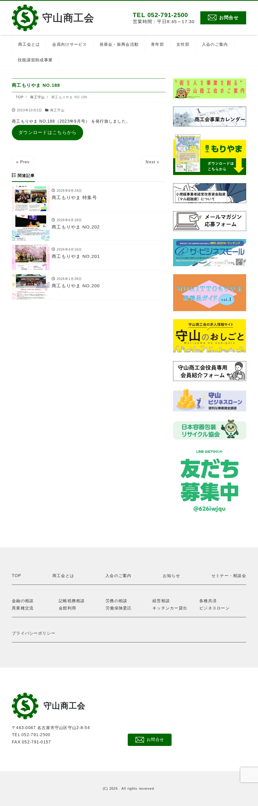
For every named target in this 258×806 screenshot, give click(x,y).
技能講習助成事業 (35, 60)
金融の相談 (23, 601)
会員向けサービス (69, 44)
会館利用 (67, 608)
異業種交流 (23, 608)
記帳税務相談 (72, 601)
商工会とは (29, 44)
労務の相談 (116, 601)
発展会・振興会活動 (119, 44)
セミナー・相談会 (228, 576)
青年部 (157, 44)
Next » (152, 162)
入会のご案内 (215, 44)
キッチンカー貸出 (169, 608)
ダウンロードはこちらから (47, 132)
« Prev (23, 162)
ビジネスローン (214, 608)
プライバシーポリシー (33, 633)
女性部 (182, 44)
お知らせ (171, 576)
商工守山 (57, 110)
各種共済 (208, 601)
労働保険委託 (119, 608)
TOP (16, 576)
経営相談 (161, 601)
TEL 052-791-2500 (31, 735)
